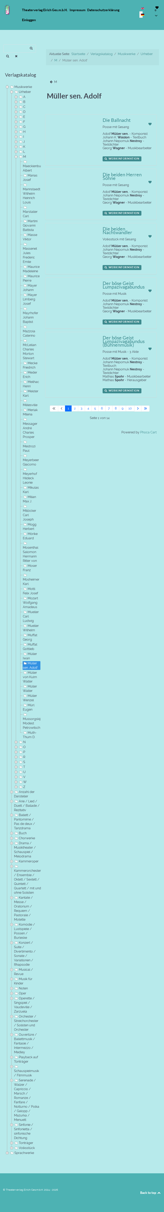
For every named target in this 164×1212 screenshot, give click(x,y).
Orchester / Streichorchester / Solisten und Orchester (26, 1023)
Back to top (148, 1192)
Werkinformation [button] (124, 158)
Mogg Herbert (29, 527)
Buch (23, 833)
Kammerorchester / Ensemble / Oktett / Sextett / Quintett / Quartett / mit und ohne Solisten (27, 881)
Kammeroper (29, 861)
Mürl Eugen (28, 707)
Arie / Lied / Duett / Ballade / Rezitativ (27, 805)
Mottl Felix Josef (30, 591)
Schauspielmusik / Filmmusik (26, 1073)
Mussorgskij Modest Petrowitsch (32, 723)
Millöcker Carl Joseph (29, 515)
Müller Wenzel (30, 698)
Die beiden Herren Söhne (122, 176)
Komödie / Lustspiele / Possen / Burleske (24, 931)
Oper (22, 993)
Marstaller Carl (30, 214)
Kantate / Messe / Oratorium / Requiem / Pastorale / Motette (23, 908)
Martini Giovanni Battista (30, 225)
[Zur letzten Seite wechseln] (145, 408)
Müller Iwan (30, 656)
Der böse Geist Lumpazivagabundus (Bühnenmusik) (124, 341)
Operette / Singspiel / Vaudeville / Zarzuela (24, 1004)
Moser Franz (30, 568)
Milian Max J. (29, 499)
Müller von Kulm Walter (30, 677)
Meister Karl (30, 393)
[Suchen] (7, 56)
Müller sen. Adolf (30, 665)
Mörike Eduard (30, 536)
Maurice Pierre (31, 278)
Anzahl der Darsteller (24, 794)
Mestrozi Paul (29, 448)
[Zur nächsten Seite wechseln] (137, 408)
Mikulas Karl (31, 490)
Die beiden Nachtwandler (117, 230)
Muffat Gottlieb (30, 647)
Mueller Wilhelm (31, 628)
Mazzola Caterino (29, 333)
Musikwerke (23, 87)
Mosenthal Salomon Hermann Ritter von (30, 554)
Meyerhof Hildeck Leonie (30, 478)
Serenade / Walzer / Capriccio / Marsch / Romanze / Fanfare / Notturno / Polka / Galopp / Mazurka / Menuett (26, 1100)
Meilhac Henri (31, 384)
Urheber (25, 92)
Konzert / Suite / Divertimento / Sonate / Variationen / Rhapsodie (25, 953)
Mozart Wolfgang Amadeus (30, 602)
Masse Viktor (30, 237)
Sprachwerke (24, 1153)
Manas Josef (30, 178)
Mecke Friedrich (30, 365)
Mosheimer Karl (31, 582)
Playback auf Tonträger (26, 1059)
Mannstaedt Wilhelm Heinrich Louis (31, 195)
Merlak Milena (30, 412)
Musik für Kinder (23, 981)
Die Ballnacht (117, 120)
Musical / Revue (23, 972)
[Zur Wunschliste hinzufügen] (150, 124)
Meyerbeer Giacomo (31, 462)
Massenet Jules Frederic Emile (30, 255)
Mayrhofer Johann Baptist (30, 317)
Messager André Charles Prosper (30, 430)
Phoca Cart (148, 432)
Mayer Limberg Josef (30, 299)
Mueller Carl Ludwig (31, 616)
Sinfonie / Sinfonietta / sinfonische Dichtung (23, 1131)
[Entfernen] (16, 56)
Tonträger (26, 1143)
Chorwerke (27, 838)
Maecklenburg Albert (33, 168)
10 (130, 408)
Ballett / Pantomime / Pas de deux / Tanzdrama (24, 821)
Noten (23, 988)
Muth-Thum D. (30, 735)
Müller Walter (30, 688)
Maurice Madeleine (31, 269)
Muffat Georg (30, 637)
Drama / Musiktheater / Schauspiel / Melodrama (25, 849)
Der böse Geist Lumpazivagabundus (124, 285)
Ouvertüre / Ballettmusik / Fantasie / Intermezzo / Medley (25, 1043)
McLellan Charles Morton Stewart (29, 351)
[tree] (20, 620)
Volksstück (27, 1148)
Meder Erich (30, 375)
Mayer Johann (30, 288)
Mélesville (30, 405)
